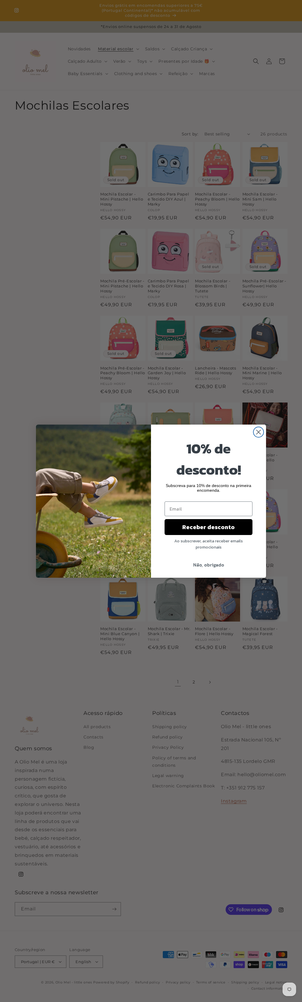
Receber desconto (208, 527)
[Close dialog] (258, 432)
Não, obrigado (208, 564)
